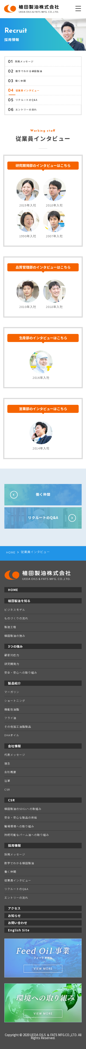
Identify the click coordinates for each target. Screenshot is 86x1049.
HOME (13, 590)
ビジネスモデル (14, 609)
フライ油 (10, 718)
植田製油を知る (19, 601)
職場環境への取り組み (19, 826)
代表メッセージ (14, 754)
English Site (19, 930)
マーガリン (11, 692)
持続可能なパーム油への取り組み (26, 835)
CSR (7, 789)
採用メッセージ (20, 62)
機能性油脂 (11, 709)
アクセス (14, 908)
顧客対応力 (11, 655)
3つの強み (15, 646)
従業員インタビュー (24, 91)
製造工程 (10, 627)
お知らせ (14, 915)
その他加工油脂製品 (17, 726)
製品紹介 (14, 683)
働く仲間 (17, 81)
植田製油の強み (14, 636)
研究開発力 (11, 664)
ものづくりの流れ (16, 618)
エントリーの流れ (22, 110)
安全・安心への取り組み (20, 672)
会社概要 (10, 772)
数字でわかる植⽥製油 (25, 71)
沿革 (7, 780)
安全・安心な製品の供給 (20, 817)
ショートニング (14, 700)
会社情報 (14, 746)
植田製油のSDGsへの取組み (23, 809)
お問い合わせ (17, 923)
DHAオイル (11, 735)
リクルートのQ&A (23, 100)
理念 (7, 763)
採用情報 (14, 845)
